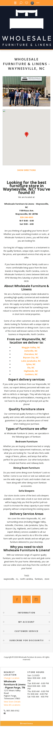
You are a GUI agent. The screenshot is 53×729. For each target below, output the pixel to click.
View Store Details (12, 701)
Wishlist (26, 3)
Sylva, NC (30, 364)
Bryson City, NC (31, 357)
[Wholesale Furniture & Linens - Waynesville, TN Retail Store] (26, 91)
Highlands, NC (31, 371)
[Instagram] (36, 599)
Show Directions (26, 170)
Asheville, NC (30, 350)
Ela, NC (30, 367)
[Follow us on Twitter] (26, 599)
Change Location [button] (11, 678)
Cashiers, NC (31, 374)
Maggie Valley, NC (31, 347)
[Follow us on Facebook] (17, 599)
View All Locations (12, 705)
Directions (26, 723)
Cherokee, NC (31, 354)
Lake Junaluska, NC (31, 361)
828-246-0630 (26, 217)
